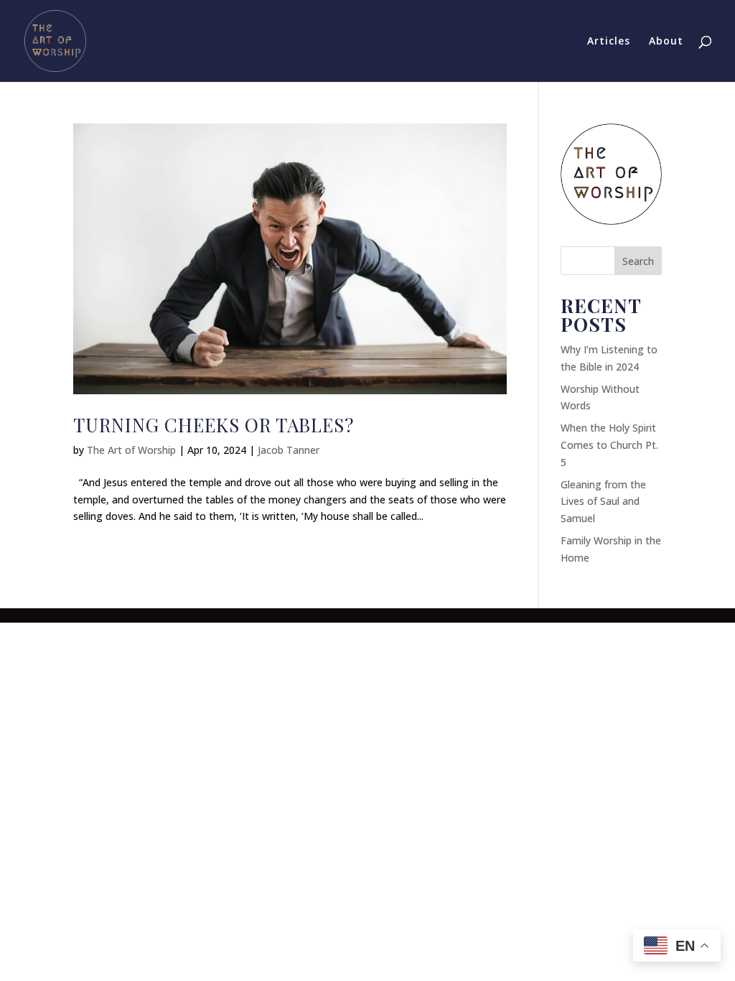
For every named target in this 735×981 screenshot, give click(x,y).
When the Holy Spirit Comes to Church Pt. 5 (609, 445)
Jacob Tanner (288, 450)
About (666, 41)
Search (638, 261)
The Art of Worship (131, 450)
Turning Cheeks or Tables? (213, 424)
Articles (608, 41)
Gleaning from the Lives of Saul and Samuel (603, 502)
